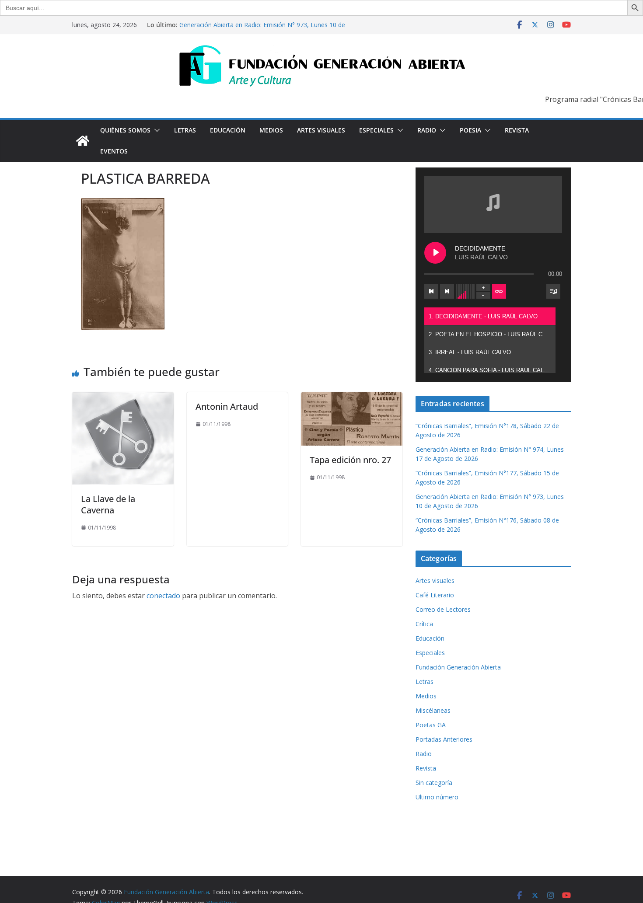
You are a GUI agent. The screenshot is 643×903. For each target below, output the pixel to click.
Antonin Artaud (227, 406)
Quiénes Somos (125, 130)
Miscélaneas (433, 710)
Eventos (114, 151)
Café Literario (435, 595)
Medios (271, 130)
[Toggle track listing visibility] (553, 291)
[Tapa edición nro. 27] (351, 398)
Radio (426, 130)
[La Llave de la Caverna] (123, 398)
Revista (517, 130)
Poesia (470, 130)
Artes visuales (321, 130)
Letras (185, 130)
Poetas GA (431, 725)
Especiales (376, 130)
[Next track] (447, 291)
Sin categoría (434, 782)
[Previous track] (431, 291)
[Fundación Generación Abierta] (82, 140)
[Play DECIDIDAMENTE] (435, 253)
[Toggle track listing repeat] (499, 291)
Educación (227, 130)
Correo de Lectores (443, 609)
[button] (155, 130)
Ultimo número (437, 797)
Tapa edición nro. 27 (350, 460)
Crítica (424, 624)
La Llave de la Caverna (108, 504)
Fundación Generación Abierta (458, 667)
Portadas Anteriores (444, 739)
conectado (163, 595)
